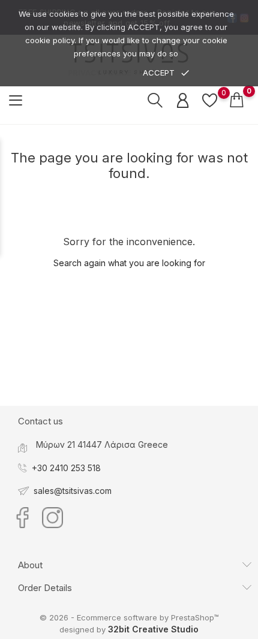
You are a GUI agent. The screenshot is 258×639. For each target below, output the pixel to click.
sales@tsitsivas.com (73, 491)
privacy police (99, 72)
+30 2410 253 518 (66, 468)
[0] (209, 100)
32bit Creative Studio (153, 629)
